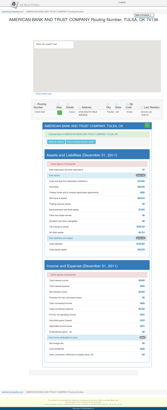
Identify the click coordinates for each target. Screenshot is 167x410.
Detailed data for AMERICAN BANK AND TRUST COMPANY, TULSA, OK (83, 134)
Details (71, 111)
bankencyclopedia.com (12, 11)
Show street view (44, 93)
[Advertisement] (83, 30)
